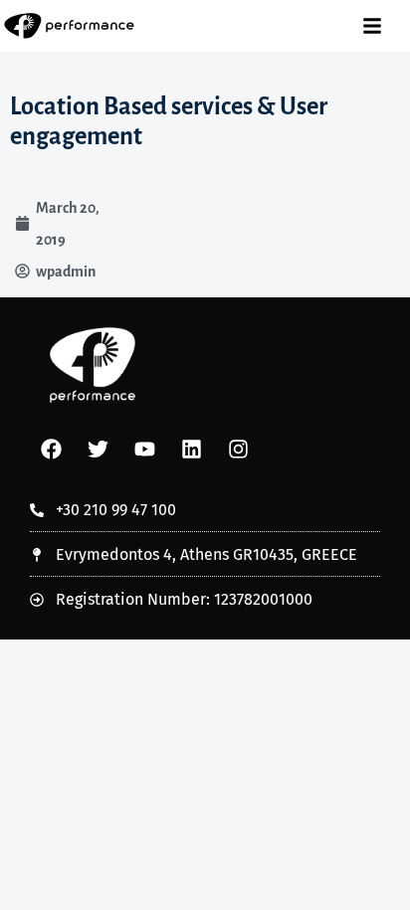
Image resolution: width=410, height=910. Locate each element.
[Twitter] (97, 449)
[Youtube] (144, 449)
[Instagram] (238, 449)
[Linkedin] (191, 449)
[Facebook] (51, 449)
